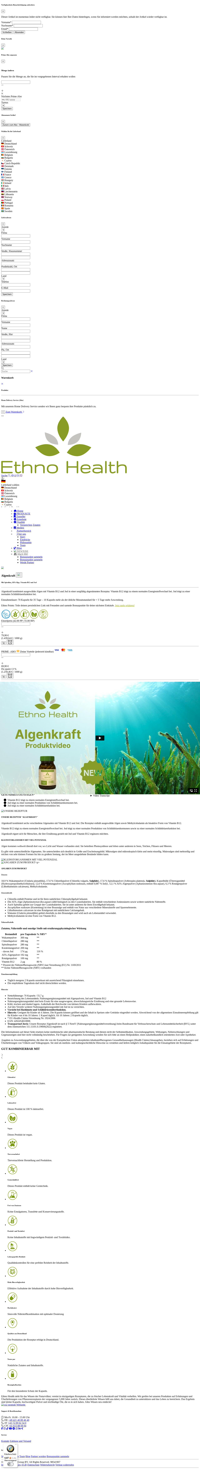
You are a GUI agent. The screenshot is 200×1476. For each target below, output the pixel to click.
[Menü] (16, 1445)
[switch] (10, 1464)
